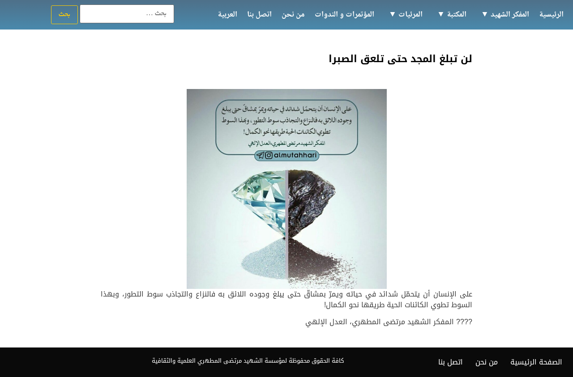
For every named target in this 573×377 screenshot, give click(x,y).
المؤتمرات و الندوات (344, 14)
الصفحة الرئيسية (536, 362)
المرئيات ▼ (406, 14)
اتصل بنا (259, 14)
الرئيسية (551, 14)
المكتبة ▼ (451, 14)
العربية (227, 14)
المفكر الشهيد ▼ (505, 14)
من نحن (293, 14)
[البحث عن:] (127, 13)
